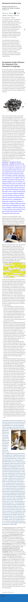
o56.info (4, 559)
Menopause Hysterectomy (11, 3)
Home (2, 596)
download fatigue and (9, 527)
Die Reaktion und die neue (10, 554)
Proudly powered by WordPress (8, 592)
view (11, 556)
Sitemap (3, 595)
